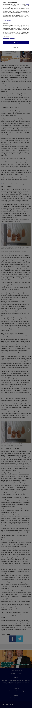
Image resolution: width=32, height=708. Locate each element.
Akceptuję (16, 42)
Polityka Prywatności (7, 20)
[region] (16, 25)
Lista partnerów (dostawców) (9, 38)
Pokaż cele (16, 47)
